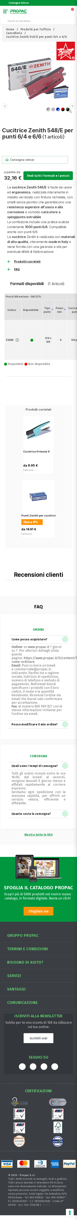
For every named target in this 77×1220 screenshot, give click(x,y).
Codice (11, 310)
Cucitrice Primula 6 (36, 451)
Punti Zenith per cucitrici (38, 515)
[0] (72, 12)
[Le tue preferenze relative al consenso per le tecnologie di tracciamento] (70, 1213)
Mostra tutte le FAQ (38, 834)
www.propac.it (38, 647)
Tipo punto (47, 310)
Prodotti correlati (27, 261)
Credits (46, 1204)
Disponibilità (30, 310)
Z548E (10, 339)
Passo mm (59, 310)
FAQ (17, 269)
